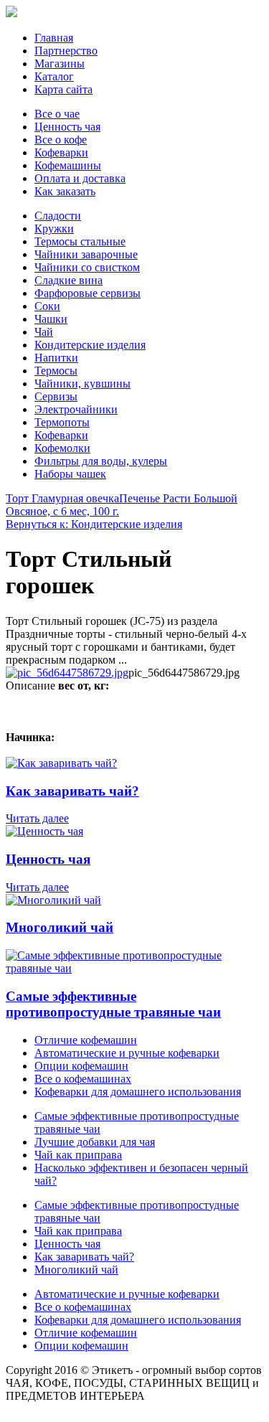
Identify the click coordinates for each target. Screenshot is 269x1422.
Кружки (54, 228)
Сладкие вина (68, 280)
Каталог (54, 76)
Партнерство (66, 50)
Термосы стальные (80, 241)
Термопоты (62, 422)
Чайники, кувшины (82, 383)
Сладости (57, 215)
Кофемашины (67, 165)
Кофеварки (61, 152)
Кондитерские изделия (90, 345)
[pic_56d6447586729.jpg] (67, 673)
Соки (47, 306)
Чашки (50, 319)
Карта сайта (63, 89)
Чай (43, 332)
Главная (53, 38)
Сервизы (55, 396)
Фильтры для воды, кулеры (100, 461)
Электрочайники (76, 409)
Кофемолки (62, 448)
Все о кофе (60, 139)
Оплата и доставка (80, 178)
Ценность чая (67, 127)
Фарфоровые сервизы (87, 293)
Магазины (59, 63)
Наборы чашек (70, 474)
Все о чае (57, 114)
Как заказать (64, 191)
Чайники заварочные (86, 254)
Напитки (56, 358)
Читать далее (37, 818)
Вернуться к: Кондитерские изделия (94, 524)
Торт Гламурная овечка (62, 498)
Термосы (55, 370)
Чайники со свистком (87, 267)
